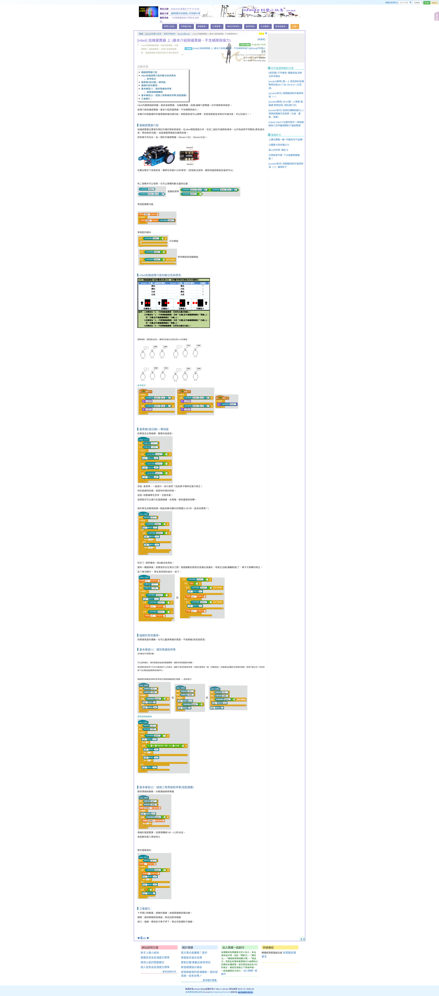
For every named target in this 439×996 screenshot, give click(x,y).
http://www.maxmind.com (220, 992)
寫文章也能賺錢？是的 (194, 952)
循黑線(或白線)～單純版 (153, 82)
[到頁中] (304, 939)
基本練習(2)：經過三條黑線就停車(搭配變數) (164, 95)
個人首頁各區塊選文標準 (155, 967)
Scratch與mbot (184, 33)
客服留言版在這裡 (191, 957)
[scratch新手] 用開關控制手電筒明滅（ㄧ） (286, 94)
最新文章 (164, 13)
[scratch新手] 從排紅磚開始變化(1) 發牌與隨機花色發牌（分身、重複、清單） (286, 113)
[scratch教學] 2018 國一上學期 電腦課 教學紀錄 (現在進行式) (286, 103)
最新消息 (164, 17)
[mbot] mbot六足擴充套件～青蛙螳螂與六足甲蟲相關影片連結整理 (286, 123)
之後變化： (147, 98)
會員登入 (394, 2)
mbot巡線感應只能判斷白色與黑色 (158, 75)
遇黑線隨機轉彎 (155, 92)
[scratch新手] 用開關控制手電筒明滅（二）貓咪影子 (286, 165)
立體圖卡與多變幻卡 (279, 144)
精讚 (387, 2)
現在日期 (164, 8)
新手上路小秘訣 (150, 952)
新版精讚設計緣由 (191, 967)
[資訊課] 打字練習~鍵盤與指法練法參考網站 (285, 74)
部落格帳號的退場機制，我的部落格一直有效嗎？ (199, 973)
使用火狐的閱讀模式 (152, 962)
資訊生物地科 (169, 33)
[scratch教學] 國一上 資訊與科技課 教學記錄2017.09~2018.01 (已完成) (286, 84)
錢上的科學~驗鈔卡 (278, 150)
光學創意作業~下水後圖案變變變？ (284, 156)
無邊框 (261, 39)
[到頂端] (301, 939)
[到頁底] (266, 33)
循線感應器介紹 (149, 72)
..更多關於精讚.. (209, 980)
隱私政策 (198, 992)
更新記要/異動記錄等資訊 (196, 962)
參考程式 (151, 78)
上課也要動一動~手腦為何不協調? (286, 139)
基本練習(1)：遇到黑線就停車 (156, 88)
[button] (169, 26)
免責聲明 (189, 992)
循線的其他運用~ (150, 85)
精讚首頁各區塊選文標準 (155, 957)
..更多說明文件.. (169, 971)
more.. (434, 3)
